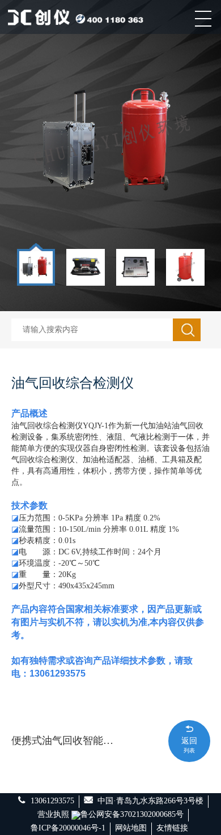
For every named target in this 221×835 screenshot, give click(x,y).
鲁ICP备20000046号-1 (68, 828)
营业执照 (53, 814)
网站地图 (131, 828)
